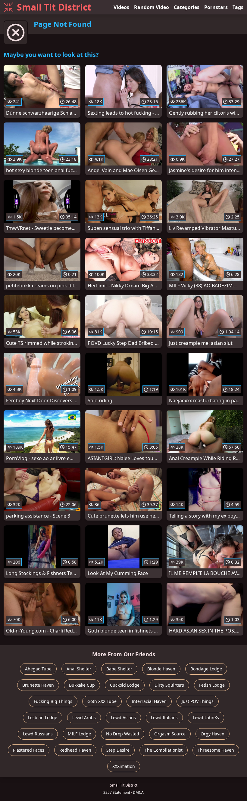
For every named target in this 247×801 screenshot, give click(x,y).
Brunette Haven (38, 685)
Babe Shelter (119, 669)
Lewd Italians (164, 717)
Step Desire (118, 750)
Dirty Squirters (169, 685)
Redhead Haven (75, 750)
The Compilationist (164, 750)
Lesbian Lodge (42, 717)
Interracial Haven (149, 701)
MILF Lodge (79, 734)
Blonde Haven (161, 669)
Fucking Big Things (53, 701)
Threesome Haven (216, 750)
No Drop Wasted (122, 734)
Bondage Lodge (206, 669)
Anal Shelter (79, 669)
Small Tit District (54, 7)
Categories (186, 7)
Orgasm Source (170, 734)
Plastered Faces (28, 750)
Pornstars (216, 7)
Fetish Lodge (212, 685)
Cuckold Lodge (124, 685)
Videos (121, 7)
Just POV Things (198, 701)
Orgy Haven (212, 734)
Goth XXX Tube (102, 701)
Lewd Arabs (84, 717)
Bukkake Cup (82, 685)
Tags (238, 7)
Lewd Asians (123, 717)
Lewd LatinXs (206, 717)
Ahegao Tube (38, 669)
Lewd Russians (38, 734)
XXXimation (123, 766)
